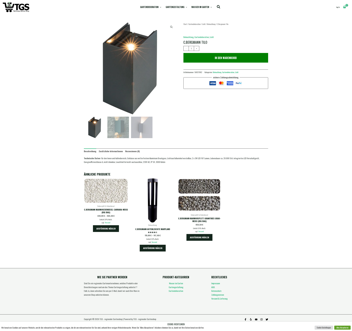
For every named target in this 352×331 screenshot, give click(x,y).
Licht (203, 24)
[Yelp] (251, 319)
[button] (160, 7)
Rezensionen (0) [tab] (132, 151)
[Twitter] (267, 319)
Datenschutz (216, 290)
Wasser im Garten (200, 7)
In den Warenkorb (226, 58)
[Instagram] (261, 319)
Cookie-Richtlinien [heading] (176, 324)
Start (185, 24)
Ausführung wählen (106, 228)
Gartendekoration (149, 7)
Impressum (215, 283)
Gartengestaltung (175, 7)
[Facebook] (245, 319)
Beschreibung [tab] (90, 151)
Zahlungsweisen (217, 294)
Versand (107, 222)
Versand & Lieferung (219, 298)
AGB (213, 287)
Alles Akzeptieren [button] (342, 327)
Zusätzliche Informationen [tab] (111, 151)
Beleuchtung (211, 24)
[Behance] (256, 319)
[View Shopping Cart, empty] (344, 7)
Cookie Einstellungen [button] (324, 327)
